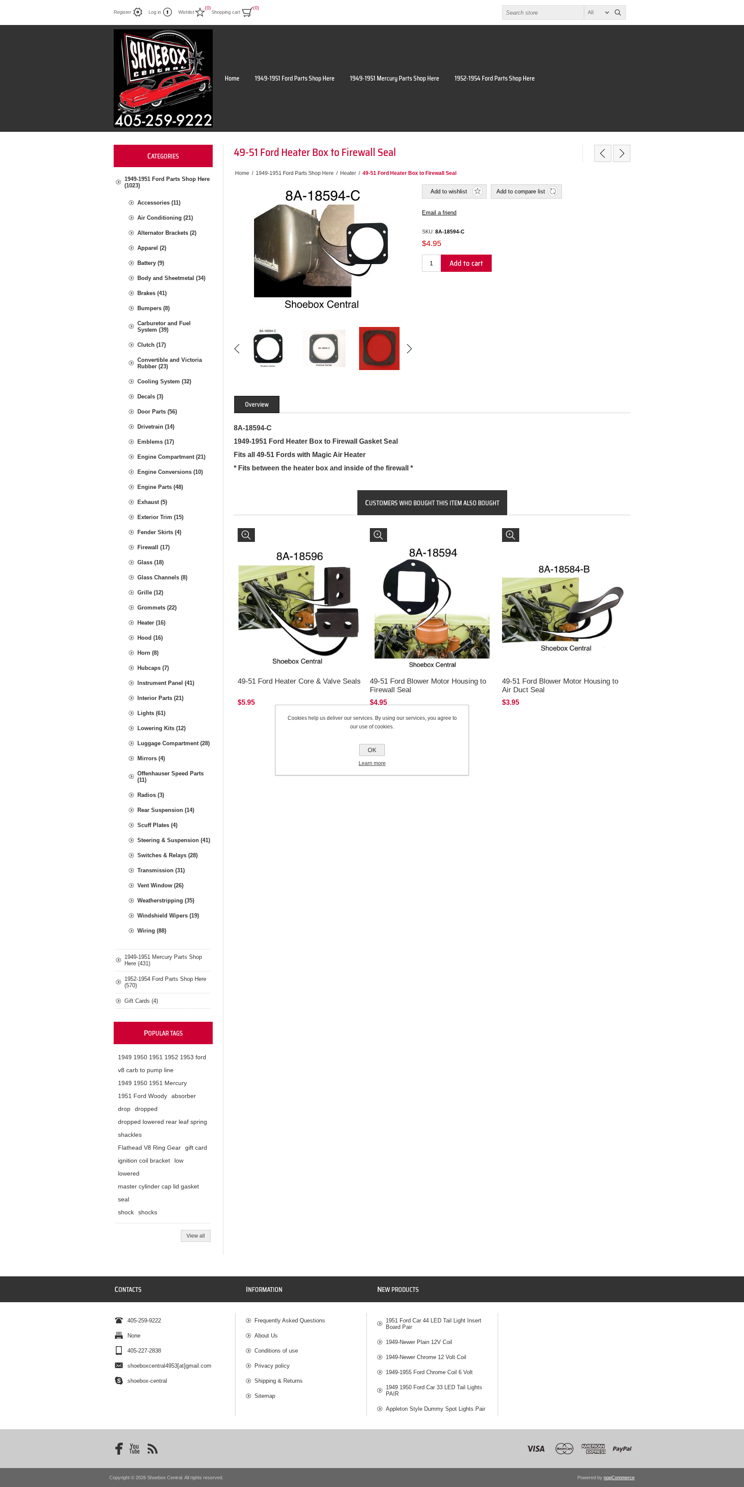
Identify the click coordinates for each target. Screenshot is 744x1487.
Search (618, 12)
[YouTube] (134, 1449)
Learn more (372, 763)
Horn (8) (147, 653)
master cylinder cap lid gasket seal (158, 1193)
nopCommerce (619, 1477)
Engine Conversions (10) (170, 472)
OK (372, 750)
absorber (183, 1095)
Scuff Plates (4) (157, 825)
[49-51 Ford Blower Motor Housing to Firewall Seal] (432, 590)
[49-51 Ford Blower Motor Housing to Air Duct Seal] (564, 590)
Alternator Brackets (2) (166, 233)
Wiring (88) (151, 930)
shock (126, 1212)
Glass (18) (150, 562)
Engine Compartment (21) (171, 457)
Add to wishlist (449, 191)
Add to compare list (520, 191)
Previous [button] (237, 348)
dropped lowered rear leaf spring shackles (162, 1128)
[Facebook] (116, 1449)
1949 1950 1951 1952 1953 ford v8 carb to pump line (162, 1063)
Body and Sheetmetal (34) (171, 278)
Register (122, 12)
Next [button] (409, 348)
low (178, 1160)
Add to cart (466, 263)
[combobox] (556, 12)
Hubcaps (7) (153, 668)
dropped (146, 1108)
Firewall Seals (259, 536)
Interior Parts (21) (160, 698)
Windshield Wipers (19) (168, 915)
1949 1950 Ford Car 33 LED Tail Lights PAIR (434, 1390)
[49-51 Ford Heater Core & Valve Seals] (300, 590)
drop (124, 1108)
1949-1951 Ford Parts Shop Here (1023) (167, 182)
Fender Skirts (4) (159, 532)
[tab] (256, 404)
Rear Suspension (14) (165, 810)
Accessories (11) (158, 202)
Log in (155, 12)
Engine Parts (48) (160, 487)
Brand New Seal (526, 536)
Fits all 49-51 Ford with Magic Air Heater (421, 536)
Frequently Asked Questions (289, 1320)
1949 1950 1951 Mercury (152, 1082)
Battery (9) (150, 263)
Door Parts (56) (157, 411)
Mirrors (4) (151, 758)
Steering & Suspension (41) (173, 840)
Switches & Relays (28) (167, 855)
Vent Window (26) (160, 885)
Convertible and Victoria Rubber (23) (169, 363)
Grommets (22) (157, 607)
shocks (147, 1212)
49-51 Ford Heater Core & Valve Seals (299, 681)
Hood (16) (150, 638)
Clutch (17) (151, 345)
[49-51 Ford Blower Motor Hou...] (621, 153)
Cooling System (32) (164, 381)
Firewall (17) (153, 547)
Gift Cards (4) (141, 1001)
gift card (196, 1147)
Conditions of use (276, 1350)
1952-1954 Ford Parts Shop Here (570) (165, 982)
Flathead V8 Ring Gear (149, 1147)
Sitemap (264, 1396)
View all (195, 1236)
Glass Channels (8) (162, 577)
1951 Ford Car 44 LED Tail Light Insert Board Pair (433, 1323)
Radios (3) (150, 795)
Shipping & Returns (278, 1381)
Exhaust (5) (152, 502)
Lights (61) (151, 713)
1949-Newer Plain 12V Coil (419, 1342)
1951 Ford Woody (142, 1095)
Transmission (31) (161, 870)
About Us (266, 1335)
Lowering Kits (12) (161, 728)
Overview (257, 404)
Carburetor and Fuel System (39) (164, 326)
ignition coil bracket (144, 1160)
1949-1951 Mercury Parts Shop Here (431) (163, 960)
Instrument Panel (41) (165, 683)
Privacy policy (272, 1366)
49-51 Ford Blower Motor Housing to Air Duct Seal (560, 685)
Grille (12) (150, 592)
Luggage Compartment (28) (173, 743)
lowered (129, 1173)
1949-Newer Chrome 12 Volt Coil (426, 1357)
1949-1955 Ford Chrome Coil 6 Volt (429, 1372)
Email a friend (439, 212)
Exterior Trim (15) (160, 517)
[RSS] (152, 1449)
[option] (268, 348)
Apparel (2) (151, 248)
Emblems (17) (155, 442)
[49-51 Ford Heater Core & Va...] (602, 153)
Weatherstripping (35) (165, 900)
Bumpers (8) (153, 308)
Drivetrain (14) (155, 426)
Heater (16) (151, 622)
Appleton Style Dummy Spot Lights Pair (435, 1409)
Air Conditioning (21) (165, 218)
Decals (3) (150, 396)
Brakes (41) (152, 293)
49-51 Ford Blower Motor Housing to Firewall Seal (428, 685)
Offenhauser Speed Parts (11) (170, 776)
